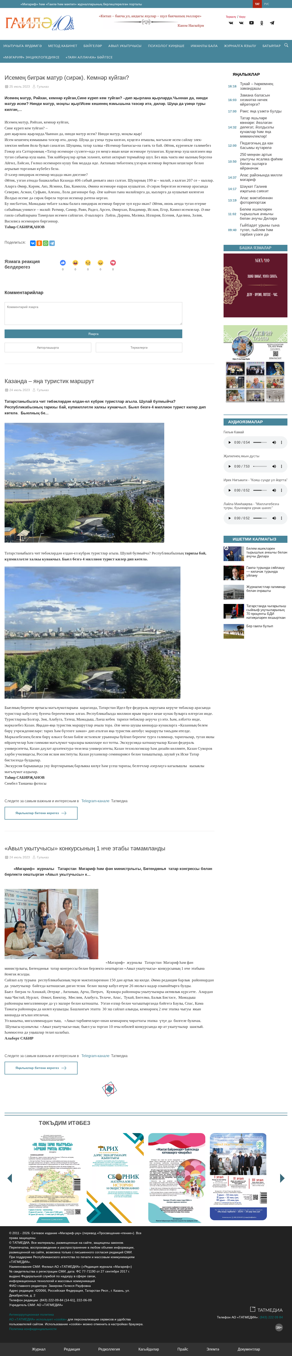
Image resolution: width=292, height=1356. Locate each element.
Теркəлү (231, 16)
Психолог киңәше (166, 45)
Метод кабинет (62, 45)
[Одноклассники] (39, 243)
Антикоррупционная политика (31, 1314)
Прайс (182, 1349)
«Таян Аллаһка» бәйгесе (89, 57)
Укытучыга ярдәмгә (22, 45)
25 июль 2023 (19, 86)
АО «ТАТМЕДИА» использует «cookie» (38, 1319)
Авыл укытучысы (124, 45)
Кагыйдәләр (148, 1349)
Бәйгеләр (92, 45)
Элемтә (212, 1349)
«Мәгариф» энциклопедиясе (31, 57)
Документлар (249, 1349)
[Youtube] (251, 23)
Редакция (72, 1349)
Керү (242, 16)
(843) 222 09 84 (271, 1317)
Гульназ (43, 86)
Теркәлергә (139, 347)
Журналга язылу (240, 45)
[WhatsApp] (45, 243)
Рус (266, 4)
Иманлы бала (204, 45)
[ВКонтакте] (33, 243)
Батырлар (272, 45)
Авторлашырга (48, 347)
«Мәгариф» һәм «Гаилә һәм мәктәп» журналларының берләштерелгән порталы (81, 4)
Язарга (93, 334)
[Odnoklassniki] (262, 23)
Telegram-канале (95, 801)
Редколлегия (109, 1349)
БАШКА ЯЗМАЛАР (255, 248)
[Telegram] (272, 23)
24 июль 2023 (19, 390)
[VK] (231, 23)
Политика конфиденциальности (33, 1329)
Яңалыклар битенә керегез (37, 813)
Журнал (38, 1349)
